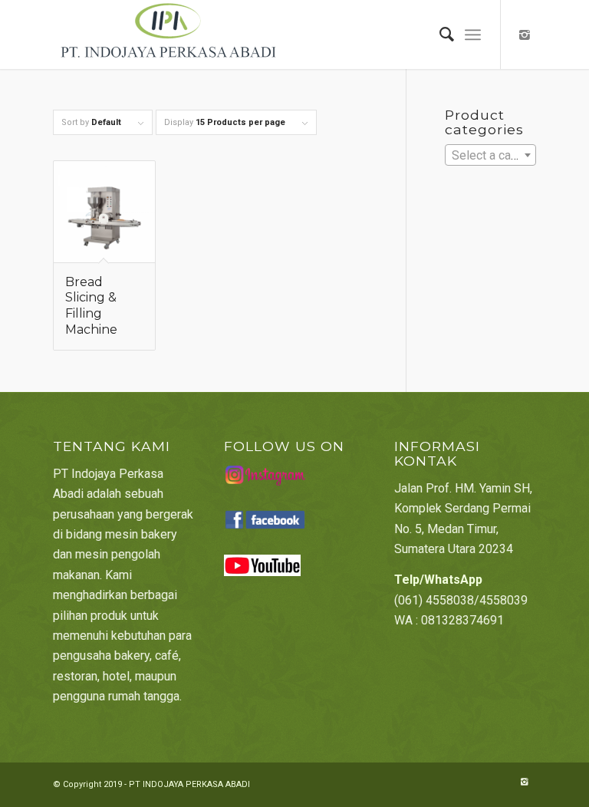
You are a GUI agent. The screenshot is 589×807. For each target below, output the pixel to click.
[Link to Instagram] (524, 34)
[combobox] (490, 155)
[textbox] (490, 155)
